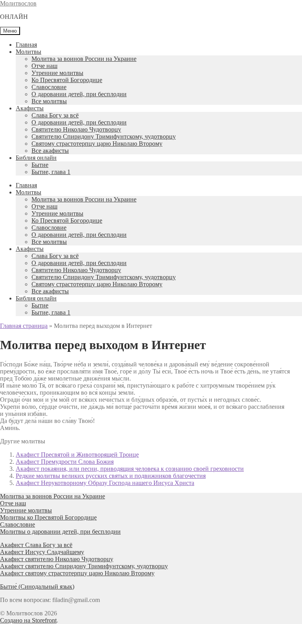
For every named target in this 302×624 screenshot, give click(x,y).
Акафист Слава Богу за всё (36, 545)
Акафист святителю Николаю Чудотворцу (56, 559)
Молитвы (28, 51)
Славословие (48, 87)
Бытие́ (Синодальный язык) (37, 586)
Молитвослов (18, 3)
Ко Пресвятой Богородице (66, 80)
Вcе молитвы (49, 101)
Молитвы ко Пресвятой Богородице (48, 517)
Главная (26, 44)
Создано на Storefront (28, 620)
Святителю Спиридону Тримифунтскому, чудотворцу (103, 136)
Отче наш (44, 65)
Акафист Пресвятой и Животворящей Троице (77, 454)
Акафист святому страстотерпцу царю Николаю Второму (77, 573)
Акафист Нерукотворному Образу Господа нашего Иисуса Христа (105, 482)
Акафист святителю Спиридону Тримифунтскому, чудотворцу (84, 566)
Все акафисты (50, 150)
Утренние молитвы (57, 73)
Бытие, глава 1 (50, 171)
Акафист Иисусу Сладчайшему (42, 552)
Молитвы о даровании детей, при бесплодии (60, 531)
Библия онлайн (36, 157)
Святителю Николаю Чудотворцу (76, 129)
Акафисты (30, 108)
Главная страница (24, 325)
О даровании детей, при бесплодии (79, 94)
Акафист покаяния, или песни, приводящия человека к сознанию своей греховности (130, 468)
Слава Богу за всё (55, 115)
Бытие (39, 164)
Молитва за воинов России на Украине (83, 58)
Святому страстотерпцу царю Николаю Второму (96, 143)
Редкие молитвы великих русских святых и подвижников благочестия (111, 475)
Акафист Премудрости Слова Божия (65, 461)
